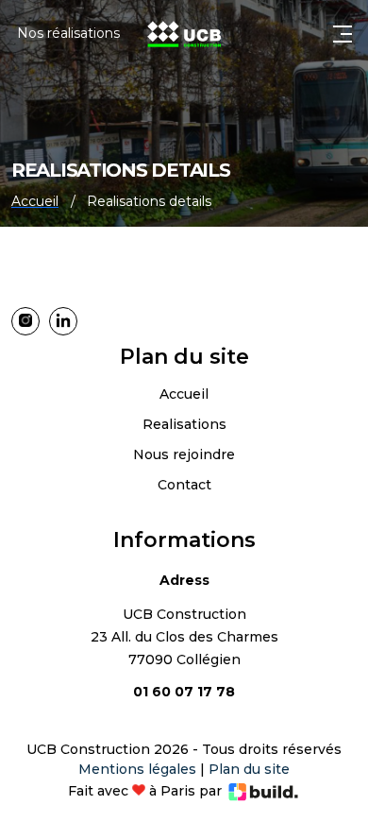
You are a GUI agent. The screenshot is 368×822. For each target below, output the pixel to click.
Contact (184, 484)
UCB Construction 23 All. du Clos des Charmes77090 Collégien (184, 637)
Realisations (184, 424)
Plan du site (249, 769)
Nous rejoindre (184, 454)
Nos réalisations (68, 33)
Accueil (184, 393)
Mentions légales (137, 769)
